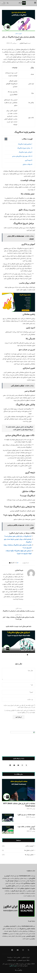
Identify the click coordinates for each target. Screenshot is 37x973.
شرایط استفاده (11, 960)
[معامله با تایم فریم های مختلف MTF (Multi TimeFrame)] (18, 790)
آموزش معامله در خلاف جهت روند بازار (26, 828)
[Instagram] (23, 950)
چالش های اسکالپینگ (25, 152)
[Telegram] (12, 950)
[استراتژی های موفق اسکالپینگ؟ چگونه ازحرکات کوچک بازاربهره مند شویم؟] (18, 642)
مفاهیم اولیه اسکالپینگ (24, 144)
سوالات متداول (27, 164)
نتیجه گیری (28, 160)
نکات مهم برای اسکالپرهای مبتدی (21, 156)
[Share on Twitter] (12, 563)
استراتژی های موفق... (27, 650)
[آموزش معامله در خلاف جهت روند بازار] (8, 830)
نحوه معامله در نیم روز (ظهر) (26, 815)
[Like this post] (16, 563)
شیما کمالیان (23, 43)
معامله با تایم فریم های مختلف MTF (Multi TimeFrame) (19, 804)
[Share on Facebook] (13, 563)
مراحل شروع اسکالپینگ (24, 148)
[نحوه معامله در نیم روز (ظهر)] (8, 818)
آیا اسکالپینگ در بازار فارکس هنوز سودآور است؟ (17, 536)
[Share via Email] (9, 563)
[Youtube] (17, 950)
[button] (3, 643)
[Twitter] (28, 950)
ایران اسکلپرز (26, 957)
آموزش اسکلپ (18, 846)
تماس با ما (17, 957)
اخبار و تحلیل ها (18, 850)
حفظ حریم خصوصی (24, 960)
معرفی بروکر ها (18, 855)
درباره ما (9, 957)
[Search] (8, 3)
